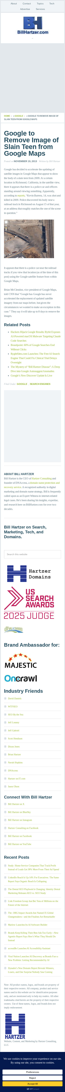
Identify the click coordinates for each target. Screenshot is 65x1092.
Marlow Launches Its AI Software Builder (27, 925)
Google (19, 116)
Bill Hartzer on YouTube (19, 844)
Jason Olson (13, 786)
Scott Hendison (15, 738)
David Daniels (14, 698)
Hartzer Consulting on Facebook (23, 828)
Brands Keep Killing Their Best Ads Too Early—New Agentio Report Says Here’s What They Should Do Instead (33, 937)
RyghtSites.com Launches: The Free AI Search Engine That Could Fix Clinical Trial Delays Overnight (35, 358)
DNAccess (13, 770)
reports (21, 195)
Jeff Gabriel (13, 730)
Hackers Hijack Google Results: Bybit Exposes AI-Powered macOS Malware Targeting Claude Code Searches (36, 336)
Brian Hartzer (14, 754)
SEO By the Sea (15, 714)
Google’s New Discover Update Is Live (31, 375)
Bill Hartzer (32, 25)
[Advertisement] (32, 78)
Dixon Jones (14, 746)
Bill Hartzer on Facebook (20, 836)
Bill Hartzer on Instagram (20, 820)
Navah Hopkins (15, 762)
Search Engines (40, 384)
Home (7, 116)
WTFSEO (13, 706)
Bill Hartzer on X (16, 804)
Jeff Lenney (13, 722)
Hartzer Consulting (42, 478)
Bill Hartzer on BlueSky (19, 812)
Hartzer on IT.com (16, 778)
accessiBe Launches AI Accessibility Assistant (29, 948)
